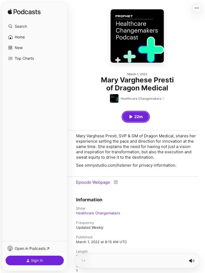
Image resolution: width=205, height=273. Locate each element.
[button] (35, 26)
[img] (24, 12)
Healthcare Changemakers (98, 213)
